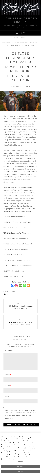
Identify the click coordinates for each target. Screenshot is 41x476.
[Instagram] (16, 285)
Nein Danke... (20, 466)
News (23, 38)
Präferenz (20, 461)
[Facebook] (13, 285)
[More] (28, 285)
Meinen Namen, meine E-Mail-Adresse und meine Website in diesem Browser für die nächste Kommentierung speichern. (20, 414)
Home (16, 38)
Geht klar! (20, 471)
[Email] (20, 285)
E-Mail (8, 386)
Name (8, 375)
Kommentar (10, 351)
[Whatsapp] (24, 285)
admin (28, 86)
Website (8, 397)
